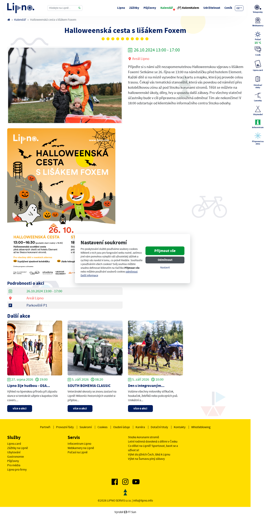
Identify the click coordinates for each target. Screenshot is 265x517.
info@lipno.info (143, 500)
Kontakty (180, 427)
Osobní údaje (121, 427)
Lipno (121, 8)
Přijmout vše (165, 250)
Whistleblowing (201, 427)
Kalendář (166, 8)
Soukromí (86, 427)
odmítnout (132, 271)
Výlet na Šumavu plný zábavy (146, 459)
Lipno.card (14, 444)
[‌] (114, 483)
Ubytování (13, 452)
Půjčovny (149, 8)
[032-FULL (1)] (65, 85)
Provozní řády (65, 427)
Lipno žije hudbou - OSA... (28, 385)
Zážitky (134, 8)
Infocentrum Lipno (79, 444)
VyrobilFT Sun (125, 512)
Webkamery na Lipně (81, 448)
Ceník (228, 8)
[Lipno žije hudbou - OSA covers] (34, 348)
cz (238, 8)
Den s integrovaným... (146, 385)
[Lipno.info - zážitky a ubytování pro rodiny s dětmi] (8, 20)
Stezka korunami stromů (143, 437)
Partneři (45, 427)
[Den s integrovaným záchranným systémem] (155, 348)
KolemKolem (190, 8)
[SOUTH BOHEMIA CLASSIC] (95, 348)
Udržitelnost (211, 8)
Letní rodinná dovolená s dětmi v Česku (152, 441)
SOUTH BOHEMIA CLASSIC (89, 385)
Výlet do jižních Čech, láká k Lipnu (149, 454)
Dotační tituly (159, 427)
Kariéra (140, 427)
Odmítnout (165, 260)
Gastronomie (15, 457)
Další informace (89, 275)
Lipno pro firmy (17, 469)
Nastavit (165, 267)
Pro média (13, 465)
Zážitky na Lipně (17, 448)
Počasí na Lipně (77, 452)
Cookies (102, 427)
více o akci (19, 408)
